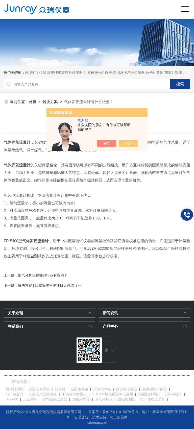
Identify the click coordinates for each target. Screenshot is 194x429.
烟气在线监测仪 (54, 399)
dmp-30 (12, 399)
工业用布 (30, 399)
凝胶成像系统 (39, 389)
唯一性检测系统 (152, 399)
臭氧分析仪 (104, 399)
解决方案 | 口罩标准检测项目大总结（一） (51, 285)
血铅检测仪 (126, 399)
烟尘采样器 (81, 399)
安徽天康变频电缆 (43, 394)
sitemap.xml (97, 422)
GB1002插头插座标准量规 (112, 394)
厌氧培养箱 (102, 389)
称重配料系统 (148, 394)
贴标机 (60, 389)
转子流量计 (14, 394)
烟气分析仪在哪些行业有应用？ (42, 275)
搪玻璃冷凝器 (126, 389)
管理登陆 (81, 417)
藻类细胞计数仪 (154, 389)
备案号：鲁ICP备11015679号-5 (113, 412)
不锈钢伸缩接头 (74, 394)
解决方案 (50, 102)
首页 (32, 102)
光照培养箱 (79, 389)
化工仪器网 (119, 417)
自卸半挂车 (173, 394)
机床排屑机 (14, 389)
